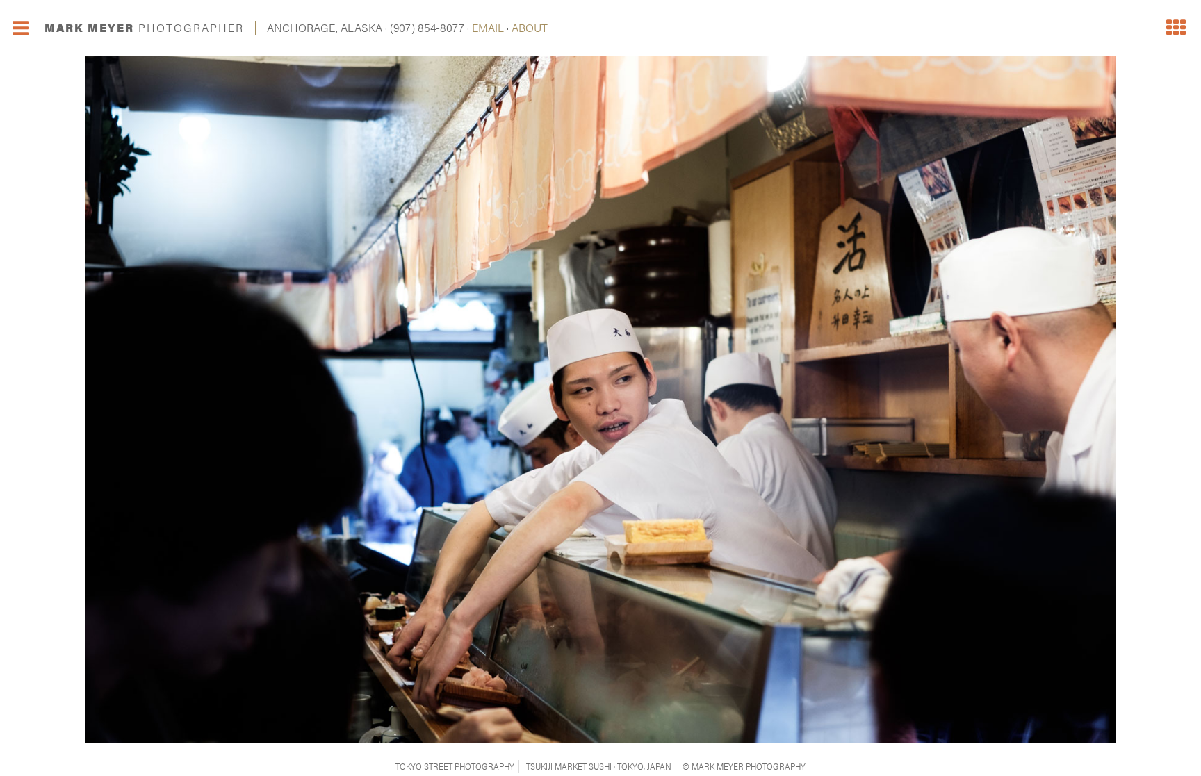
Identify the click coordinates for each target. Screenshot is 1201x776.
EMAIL (488, 27)
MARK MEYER (144, 27)
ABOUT (530, 27)
